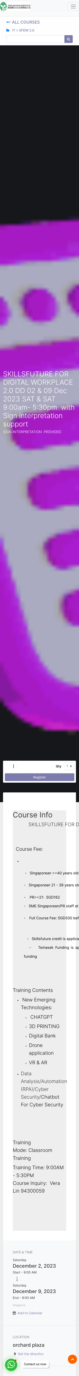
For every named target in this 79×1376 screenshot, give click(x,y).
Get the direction (31, 1354)
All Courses (26, 22)
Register (39, 777)
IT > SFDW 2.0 (22, 30)
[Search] (68, 39)
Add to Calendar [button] (30, 1313)
